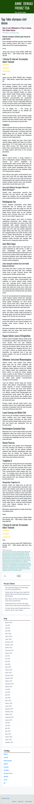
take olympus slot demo (6, 570)
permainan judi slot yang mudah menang (10, 563)
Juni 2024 (7, 692)
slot (5, 783)
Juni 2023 (7, 726)
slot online (6, 770)
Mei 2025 (7, 661)
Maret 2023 (8, 734)
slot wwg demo (11, 567)
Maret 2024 (8, 700)
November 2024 (9, 678)
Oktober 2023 (8, 714)
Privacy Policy (28, 801)
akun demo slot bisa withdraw (22, 551)
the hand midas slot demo (17, 570)
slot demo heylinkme (12, 564)
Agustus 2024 (8, 687)
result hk (6, 757)
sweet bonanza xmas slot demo (24, 568)
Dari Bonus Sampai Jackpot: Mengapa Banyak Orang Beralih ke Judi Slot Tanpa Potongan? (17, 609)
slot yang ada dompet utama (20, 567)
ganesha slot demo (27, 560)
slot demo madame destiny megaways (24, 564)
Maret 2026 (8, 634)
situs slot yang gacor (22, 563)
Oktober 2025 (8, 647)
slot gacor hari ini (8, 773)
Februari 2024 (8, 703)
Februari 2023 (8, 737)
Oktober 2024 (8, 681)
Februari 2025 (8, 670)
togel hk (6, 764)
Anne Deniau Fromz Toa (24, 6)
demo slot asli (14, 555)
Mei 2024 (7, 695)
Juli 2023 (7, 723)
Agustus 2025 (8, 653)
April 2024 (8, 698)
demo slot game (14, 557)
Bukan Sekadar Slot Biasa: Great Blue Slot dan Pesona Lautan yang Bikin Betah (16, 600)
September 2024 (9, 684)
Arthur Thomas (16, 32)
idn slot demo (12, 561)
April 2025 (7, 664)
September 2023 (9, 717)
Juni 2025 (7, 659)
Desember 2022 (9, 742)
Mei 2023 (7, 728)
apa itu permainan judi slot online (17, 552)
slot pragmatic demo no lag (23, 565)
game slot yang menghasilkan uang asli (15, 560)
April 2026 (7, 631)
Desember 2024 (9, 675)
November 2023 (9, 712)
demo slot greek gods (22, 557)
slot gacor (6, 767)
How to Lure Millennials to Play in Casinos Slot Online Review (16, 29)
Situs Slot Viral (9, 550)
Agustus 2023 (8, 720)
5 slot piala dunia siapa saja (11, 551)
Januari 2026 (8, 639)
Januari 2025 (8, 673)
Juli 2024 (7, 689)
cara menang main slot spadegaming (18, 554)
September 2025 (9, 650)
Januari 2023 (8, 739)
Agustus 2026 (8, 622)
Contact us (21, 801)
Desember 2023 (9, 709)
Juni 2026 (7, 625)
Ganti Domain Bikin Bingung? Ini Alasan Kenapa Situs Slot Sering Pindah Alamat (16, 588)
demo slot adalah (8, 555)
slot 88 (5, 780)
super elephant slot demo (13, 568)
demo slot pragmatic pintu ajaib (18, 558)
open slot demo (25, 561)
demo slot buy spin (21, 555)
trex (8, 798)
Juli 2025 (7, 656)
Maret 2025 (8, 667)
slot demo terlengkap (14, 565)
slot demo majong (5, 565)
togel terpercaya (8, 761)
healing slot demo (5, 561)
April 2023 (7, 731)
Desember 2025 (9, 642)
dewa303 (6, 776)
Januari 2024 (8, 706)
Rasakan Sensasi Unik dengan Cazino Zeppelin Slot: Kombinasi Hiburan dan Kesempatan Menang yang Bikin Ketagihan (17, 594)
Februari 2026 (8, 636)
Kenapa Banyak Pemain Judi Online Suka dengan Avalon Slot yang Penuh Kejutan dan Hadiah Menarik (17, 604)
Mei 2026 (7, 628)
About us (14, 801)
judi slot (6, 754)
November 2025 (9, 645)
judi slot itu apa (18, 561)
